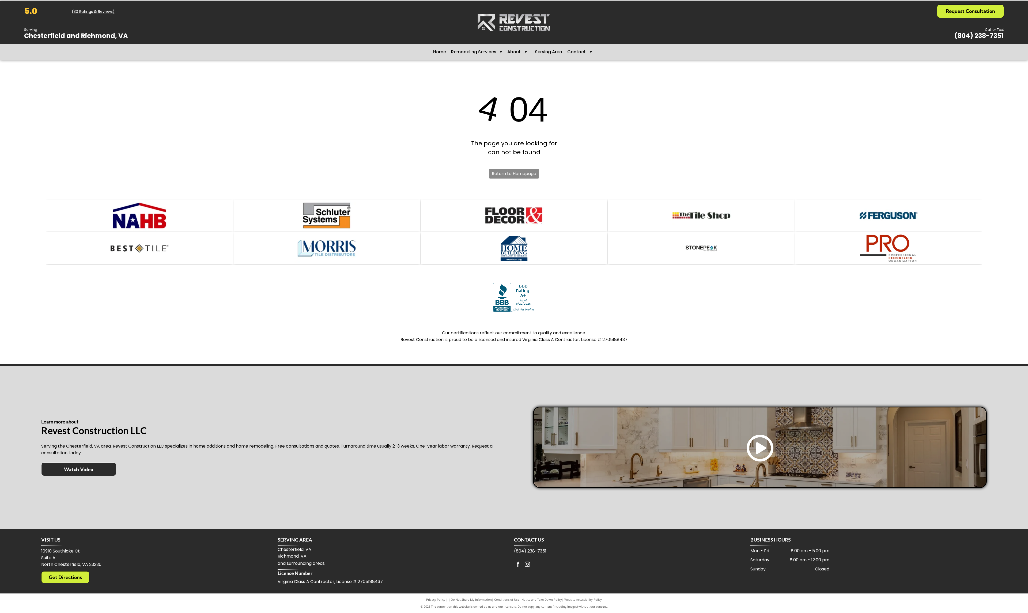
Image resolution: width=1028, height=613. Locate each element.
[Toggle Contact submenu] (590, 51)
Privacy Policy (435, 599)
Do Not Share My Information (471, 599)
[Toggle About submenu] (525, 51)
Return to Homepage (514, 174)
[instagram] (527, 565)
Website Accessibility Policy (583, 599)
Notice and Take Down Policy (541, 599)
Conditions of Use (506, 599)
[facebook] (518, 565)
